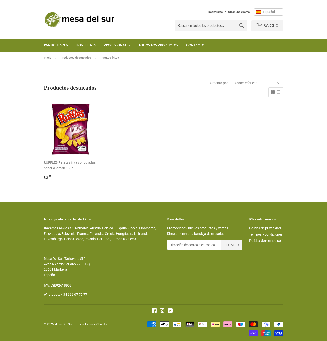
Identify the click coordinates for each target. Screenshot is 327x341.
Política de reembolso (265, 241)
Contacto (195, 45)
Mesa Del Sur (63, 324)
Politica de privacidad (265, 228)
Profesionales (117, 45)
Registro (232, 245)
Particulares (56, 45)
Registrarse (215, 12)
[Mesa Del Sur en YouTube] (170, 311)
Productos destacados (76, 57)
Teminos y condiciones (265, 234)
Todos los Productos (158, 45)
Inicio (47, 57)
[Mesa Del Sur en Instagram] (162, 311)
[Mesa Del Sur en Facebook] (154, 311)
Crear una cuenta (239, 12)
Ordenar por (219, 83)
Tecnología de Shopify (92, 324)
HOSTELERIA (86, 45)
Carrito (270, 25)
